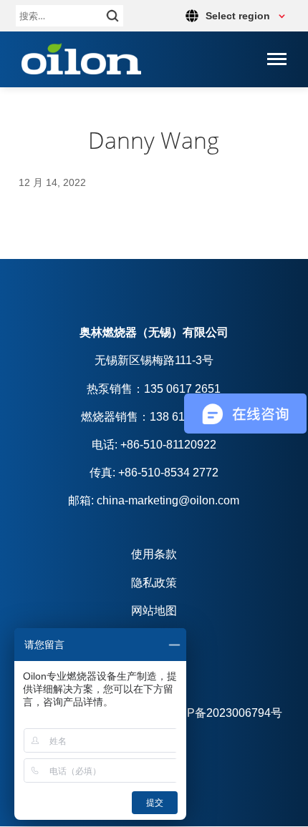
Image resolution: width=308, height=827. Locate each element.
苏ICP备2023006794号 (223, 713)
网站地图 (154, 611)
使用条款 (154, 554)
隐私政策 (154, 583)
